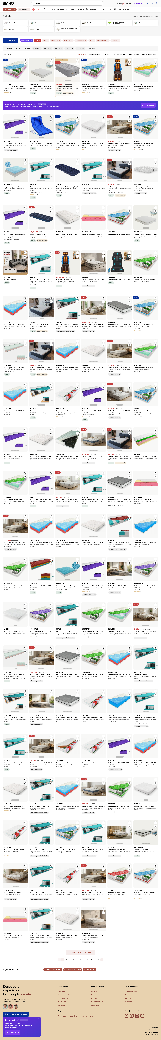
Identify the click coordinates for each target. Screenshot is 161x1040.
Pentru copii (51, 9)
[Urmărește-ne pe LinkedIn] (142, 1016)
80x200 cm (36, 48)
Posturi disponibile (64, 995)
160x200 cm (80, 48)
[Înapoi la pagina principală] (11, 3)
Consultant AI (27, 40)
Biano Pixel (128, 995)
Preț (44, 40)
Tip (90, 40)
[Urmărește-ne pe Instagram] (126, 1016)
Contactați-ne (63, 998)
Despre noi (62, 991)
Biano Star (128, 998)
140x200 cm (69, 48)
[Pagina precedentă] (59, 959)
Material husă (80, 40)
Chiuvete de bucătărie (76, 9)
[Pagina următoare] (101, 959)
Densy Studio (95, 1005)
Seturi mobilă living (123, 9)
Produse (62, 1016)
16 (98, 959)
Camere (24, 9)
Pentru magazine (131, 986)
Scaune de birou (107, 9)
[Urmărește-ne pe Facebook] (132, 1016)
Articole (94, 998)
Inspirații (128, 3)
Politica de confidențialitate (149, 1030)
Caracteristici (63, 1005)
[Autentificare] (156, 3)
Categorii (10, 9)
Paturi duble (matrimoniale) (53, 969)
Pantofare (92, 9)
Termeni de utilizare (151, 1032)
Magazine (94, 995)
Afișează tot (91, 48)
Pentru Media (62, 1002)
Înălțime (114, 40)
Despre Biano (63, 986)
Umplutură (67, 40)
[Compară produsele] (147, 3)
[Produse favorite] (151, 3)
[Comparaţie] (25, 63)
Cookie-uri (154, 1027)
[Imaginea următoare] (52, 69)
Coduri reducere (97, 1002)
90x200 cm (47, 48)
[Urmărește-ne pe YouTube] (137, 1016)
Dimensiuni (54, 40)
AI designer (139, 3)
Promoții (38, 9)
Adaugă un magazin (131, 991)
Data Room (128, 1002)
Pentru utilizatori (97, 986)
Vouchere (120, 4)
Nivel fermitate (101, 40)
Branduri (94, 991)
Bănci (62, 9)
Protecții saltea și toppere (72, 969)
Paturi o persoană (89, 969)
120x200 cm (58, 48)
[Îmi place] (25, 60)
